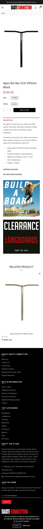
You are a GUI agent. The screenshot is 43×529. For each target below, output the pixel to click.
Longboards (6, 416)
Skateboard (6, 413)
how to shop (6, 387)
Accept (17, 525)
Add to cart (24, 110)
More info (26, 526)
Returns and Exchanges (12, 174)
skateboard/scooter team (11, 372)
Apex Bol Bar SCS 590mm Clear (21, 334)
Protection (5, 429)
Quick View (39, 274)
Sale (3, 436)
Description (8, 120)
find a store (6, 366)
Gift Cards (5, 439)
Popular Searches (8, 375)
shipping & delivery (9, 390)
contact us (5, 363)
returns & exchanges (9, 393)
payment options (8, 369)
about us (5, 359)
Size (4, 98)
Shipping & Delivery (10, 169)
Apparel (4, 432)
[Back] (3, 13)
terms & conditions (9, 397)
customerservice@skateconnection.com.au (22, 2)
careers (4, 403)
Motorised (5, 423)
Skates (4, 426)
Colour (5, 104)
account (35, 7)
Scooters (5, 420)
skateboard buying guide (11, 400)
